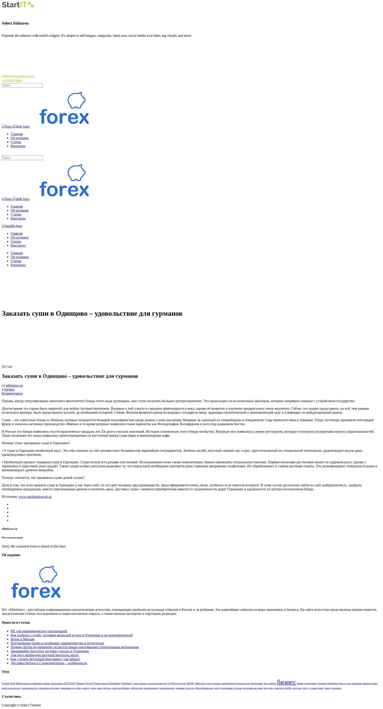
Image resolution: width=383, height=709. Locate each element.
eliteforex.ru (14, 385)
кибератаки (137, 688)
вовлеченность (30, 688)
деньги (85, 688)
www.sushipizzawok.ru (35, 497)
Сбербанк (126, 683)
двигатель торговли (49, 688)
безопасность (243, 683)
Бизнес (9, 389)
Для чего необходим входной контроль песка (44, 655)
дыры (93, 688)
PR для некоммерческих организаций (39, 631)
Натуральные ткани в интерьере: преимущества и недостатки (57, 643)
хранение (336, 688)
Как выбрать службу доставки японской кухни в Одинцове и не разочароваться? (72, 635)
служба (287, 688)
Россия (89, 683)
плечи (217, 688)
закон (99, 688)
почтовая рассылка (253, 688)
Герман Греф (8, 683)
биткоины (333, 683)
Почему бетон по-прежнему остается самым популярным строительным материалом (75, 647)
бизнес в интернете (307, 683)
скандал (278, 688)
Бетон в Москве (23, 639)
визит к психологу (11, 688)
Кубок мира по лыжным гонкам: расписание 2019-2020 (45, 683)
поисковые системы (231, 688)
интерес (107, 688)
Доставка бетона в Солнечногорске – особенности (49, 663)
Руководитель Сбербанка (107, 683)
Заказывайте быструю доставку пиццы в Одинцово (50, 651)
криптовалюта (151, 688)
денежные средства (70, 688)
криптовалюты (167, 688)
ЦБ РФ (190, 683)
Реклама (80, 683)
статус (305, 688)
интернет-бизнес (121, 688)
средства (296, 688)
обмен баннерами (204, 688)
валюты (366, 683)
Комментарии (12, 393)
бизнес (286, 682)
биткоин (322, 683)
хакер (327, 688)
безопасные (257, 683)
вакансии (357, 683)
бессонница (270, 683)
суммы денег (317, 688)
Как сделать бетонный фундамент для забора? (45, 659)
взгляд (374, 683)
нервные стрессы (185, 688)
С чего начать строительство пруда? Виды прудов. (159, 683)
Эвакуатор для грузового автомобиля (215, 683)
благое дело (345, 683)
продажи (268, 688)
